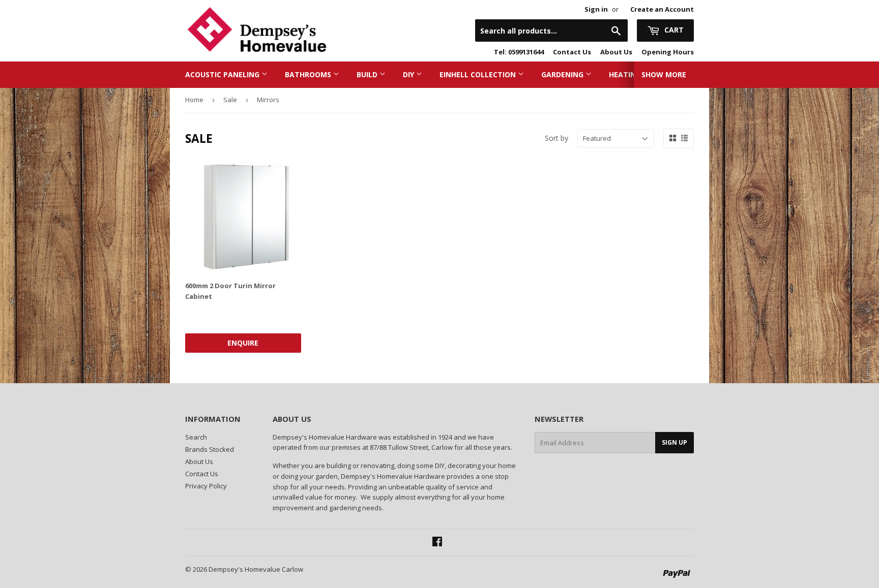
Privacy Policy (206, 485)
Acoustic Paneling (223, 74)
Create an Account (662, 9)
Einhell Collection (479, 74)
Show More (663, 74)
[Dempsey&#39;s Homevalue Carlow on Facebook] (437, 542)
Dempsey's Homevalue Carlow (256, 569)
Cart (673, 30)
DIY (409, 74)
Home (194, 99)
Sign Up (674, 442)
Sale (230, 99)
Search (196, 437)
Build (368, 74)
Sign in (596, 9)
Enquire (242, 343)
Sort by (556, 138)
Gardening (563, 74)
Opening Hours (667, 51)
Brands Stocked (209, 449)
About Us (616, 51)
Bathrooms (309, 74)
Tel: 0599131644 (519, 51)
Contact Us (572, 51)
